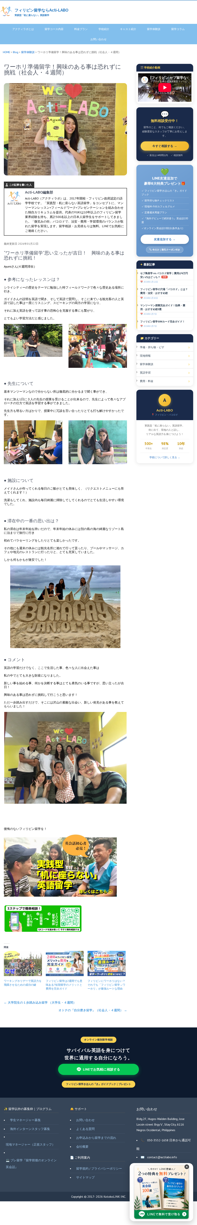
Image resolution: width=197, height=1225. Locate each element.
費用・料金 (146, 381)
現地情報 (145, 355)
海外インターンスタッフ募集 (30, 1129)
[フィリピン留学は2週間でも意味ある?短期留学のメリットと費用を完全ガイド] (65, 963)
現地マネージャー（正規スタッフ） (30, 1144)
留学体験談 (153, 29)
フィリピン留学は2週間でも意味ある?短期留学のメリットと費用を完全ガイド (64, 984)
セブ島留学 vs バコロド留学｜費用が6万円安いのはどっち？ (164, 275)
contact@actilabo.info (162, 1157)
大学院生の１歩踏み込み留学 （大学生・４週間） (40, 1002)
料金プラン (81, 29)
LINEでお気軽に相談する (101, 1069)
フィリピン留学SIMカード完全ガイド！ (162, 321)
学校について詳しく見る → (164, 457)
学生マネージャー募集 (25, 1120)
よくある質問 (85, 1129)
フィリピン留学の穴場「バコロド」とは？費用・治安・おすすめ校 (164, 291)
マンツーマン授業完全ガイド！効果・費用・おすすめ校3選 (162, 307)
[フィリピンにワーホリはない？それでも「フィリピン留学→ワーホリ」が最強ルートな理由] (107, 963)
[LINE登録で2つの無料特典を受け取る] (161, 1192)
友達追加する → (165, 239)
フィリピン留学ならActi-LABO (41, 10)
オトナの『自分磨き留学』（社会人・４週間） (92, 1010)
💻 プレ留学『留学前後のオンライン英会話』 (31, 1163)
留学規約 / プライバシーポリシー (99, 1168)
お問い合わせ (98, 39)
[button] (187, 1169)
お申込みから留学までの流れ (96, 1138)
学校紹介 (103, 29)
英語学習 (145, 372)
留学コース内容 (54, 29)
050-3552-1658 (158, 1140)
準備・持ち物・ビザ (152, 347)
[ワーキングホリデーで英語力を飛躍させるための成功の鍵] (23, 963)
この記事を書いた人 (20, 184)
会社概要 (82, 1146)
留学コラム (178, 29)
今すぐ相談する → (164, 146)
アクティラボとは (23, 29)
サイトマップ (85, 1177)
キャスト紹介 (128, 29)
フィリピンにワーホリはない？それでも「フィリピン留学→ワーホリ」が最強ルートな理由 (106, 984)
